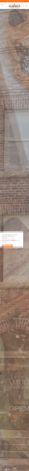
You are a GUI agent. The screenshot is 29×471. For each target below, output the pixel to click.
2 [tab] (4, 469)
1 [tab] (1, 469)
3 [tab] (6, 469)
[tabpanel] (14, 235)
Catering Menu (7, 247)
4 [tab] (8, 469)
